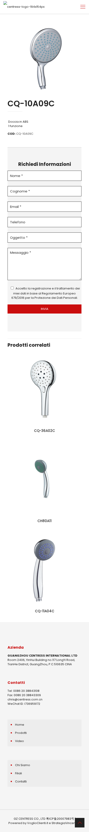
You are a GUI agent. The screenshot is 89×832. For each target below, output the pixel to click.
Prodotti (21, 733)
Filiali (18, 773)
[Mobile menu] (83, 7)
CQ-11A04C (44, 611)
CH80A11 (44, 520)
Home (19, 724)
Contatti (21, 781)
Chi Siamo (22, 765)
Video (19, 741)
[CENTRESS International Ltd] (23, 6)
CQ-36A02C (44, 430)
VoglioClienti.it (37, 823)
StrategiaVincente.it (66, 823)
